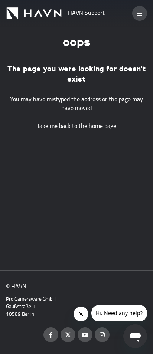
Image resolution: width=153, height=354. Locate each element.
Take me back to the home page (76, 126)
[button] (139, 13)
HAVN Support (86, 13)
